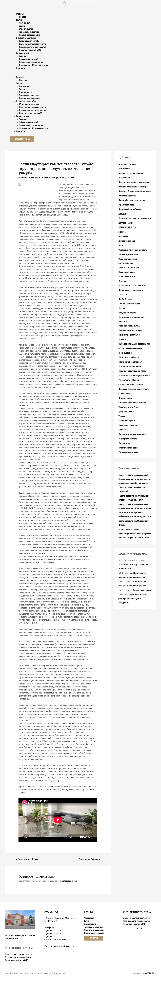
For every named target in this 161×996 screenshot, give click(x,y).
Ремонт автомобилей (128, 380)
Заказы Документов (128, 254)
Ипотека (122, 281)
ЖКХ (120, 245)
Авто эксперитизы (127, 164)
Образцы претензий (28, 59)
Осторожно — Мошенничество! (33, 65)
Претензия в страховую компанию (134, 375)
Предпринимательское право (132, 371)
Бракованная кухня (142, 590)
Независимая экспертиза (130, 330)
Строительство (26, 29)
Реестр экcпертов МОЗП (30, 50)
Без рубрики (124, 177)
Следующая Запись (89, 859)
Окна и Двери (125, 353)
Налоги (121, 308)
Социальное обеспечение (130, 384)
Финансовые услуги (127, 425)
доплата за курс (125, 223)
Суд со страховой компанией (132, 402)
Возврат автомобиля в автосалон (134, 182)
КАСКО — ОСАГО (126, 294)
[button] (80, 74)
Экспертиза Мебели (127, 439)
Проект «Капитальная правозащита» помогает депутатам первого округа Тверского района (134, 533)
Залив (22, 26)
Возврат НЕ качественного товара (134, 191)
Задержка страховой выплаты (132, 250)
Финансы (122, 430)
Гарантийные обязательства (131, 200)
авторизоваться (69, 881)
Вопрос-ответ (22, 53)
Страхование (124, 393)
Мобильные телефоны (129, 304)
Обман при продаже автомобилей (134, 344)
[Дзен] (141, 928)
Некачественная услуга (129, 335)
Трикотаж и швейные (128, 407)
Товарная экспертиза (29, 32)
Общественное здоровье (130, 348)
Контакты (20, 68)
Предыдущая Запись (26, 859)
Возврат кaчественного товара (133, 187)
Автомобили (124, 168)
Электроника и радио (128, 448)
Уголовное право (126, 420)
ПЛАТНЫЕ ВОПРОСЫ (128, 357)
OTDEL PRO (150, 973)
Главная (20, 14)
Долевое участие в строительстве (134, 218)
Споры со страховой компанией (133, 389)
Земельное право (126, 272)
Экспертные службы (26, 38)
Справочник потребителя (31, 62)
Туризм (121, 416)
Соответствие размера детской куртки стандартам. (132, 598)
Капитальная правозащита (130, 290)
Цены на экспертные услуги (32, 44)
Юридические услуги (128, 452)
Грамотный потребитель (53, 177)
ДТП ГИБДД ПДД (127, 227)
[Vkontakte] (137, 928)
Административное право (130, 173)
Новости (23, 17)
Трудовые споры (126, 411)
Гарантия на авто (126, 205)
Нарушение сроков (127, 313)
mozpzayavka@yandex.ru (62, 946)
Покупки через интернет (130, 362)
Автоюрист (24, 23)
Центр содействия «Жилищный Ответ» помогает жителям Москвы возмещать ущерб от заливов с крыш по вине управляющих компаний (135, 483)
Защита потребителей (128, 267)
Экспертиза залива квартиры (132, 434)
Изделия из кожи (126, 276)
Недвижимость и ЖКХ (129, 326)
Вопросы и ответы (127, 196)
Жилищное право (126, 241)
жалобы (122, 232)
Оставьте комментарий (29, 177)
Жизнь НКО (123, 236)
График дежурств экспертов (32, 47)
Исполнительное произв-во (131, 285)
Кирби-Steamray (125, 299)
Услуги (19, 20)
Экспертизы (124, 443)
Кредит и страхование (29, 35)
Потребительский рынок (130, 366)
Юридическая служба (29, 41)
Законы (22, 56)
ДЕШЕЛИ (122, 214)
